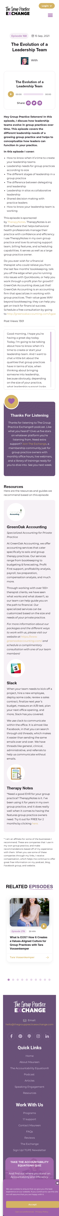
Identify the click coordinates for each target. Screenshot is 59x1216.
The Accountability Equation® (29, 1068)
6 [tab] (31, 980)
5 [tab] (27, 980)
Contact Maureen (29, 1125)
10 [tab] (49, 980)
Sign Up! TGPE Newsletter (29, 1150)
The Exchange (30, 1143)
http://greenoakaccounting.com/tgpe (31, 313)
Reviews (29, 1137)
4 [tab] (22, 980)
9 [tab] (45, 980)
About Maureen (29, 1062)
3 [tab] (18, 980)
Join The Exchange (34, 443)
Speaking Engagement (29, 1086)
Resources (29, 1092)
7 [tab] (36, 980)
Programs (29, 1113)
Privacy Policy (41, 1212)
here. (35, 823)
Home (30, 1055)
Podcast (29, 1074)
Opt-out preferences (24, 1212)
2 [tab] (13, 980)
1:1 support (29, 1119)
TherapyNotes (16, 221)
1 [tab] (9, 980)
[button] (57, 1183)
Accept (32, 1204)
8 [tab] (40, 980)
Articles (29, 1080)
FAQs (29, 1131)
